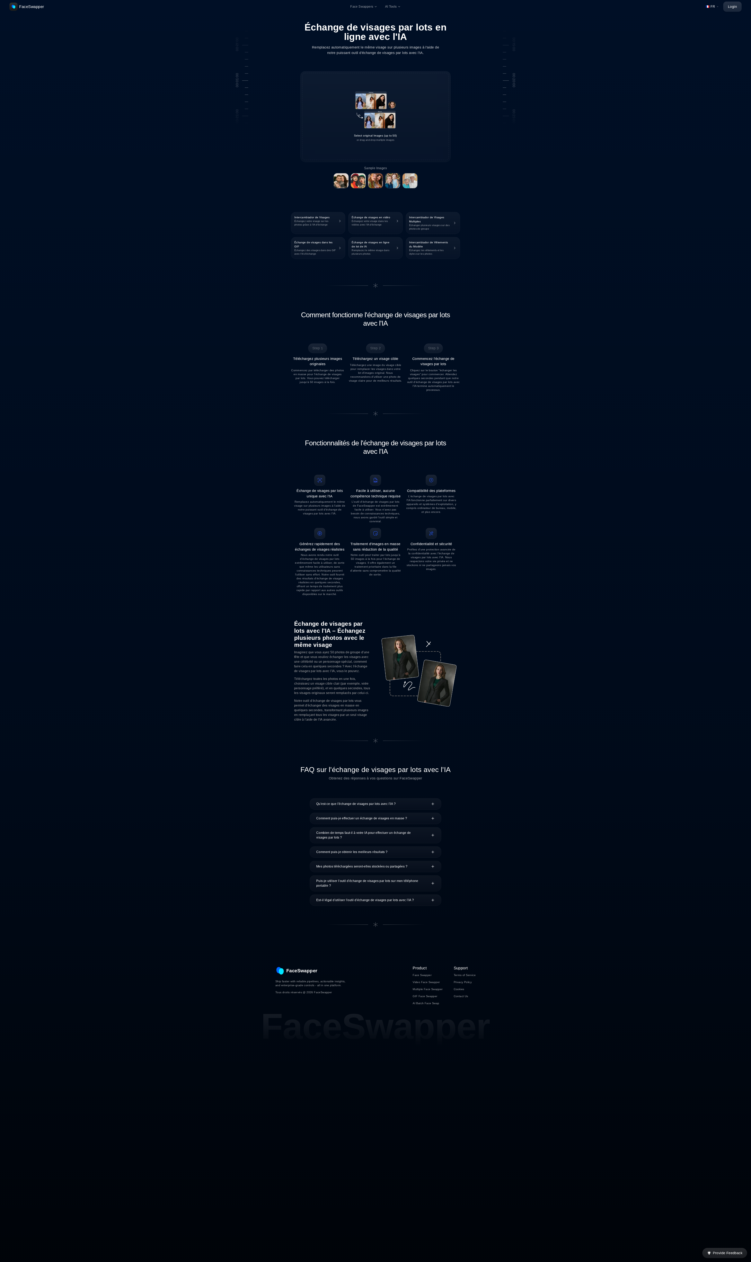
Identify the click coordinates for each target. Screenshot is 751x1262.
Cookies (459, 989)
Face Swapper (422, 975)
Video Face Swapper (426, 982)
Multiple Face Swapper (428, 989)
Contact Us (461, 996)
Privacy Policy (463, 982)
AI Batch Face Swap (426, 1003)
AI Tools (391, 6)
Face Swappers (361, 6)
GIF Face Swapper (425, 996)
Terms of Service (465, 975)
